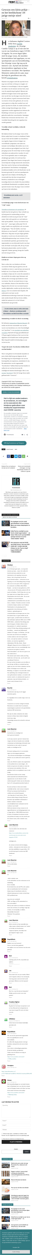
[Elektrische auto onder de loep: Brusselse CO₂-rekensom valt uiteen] (6, 1165)
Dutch (19, 1)
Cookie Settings (16, 1251)
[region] (16, 1242)
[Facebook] (8, 456)
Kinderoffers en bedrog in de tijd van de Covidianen (9, 467)
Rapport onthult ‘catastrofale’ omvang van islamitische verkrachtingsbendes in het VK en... (20, 1173)
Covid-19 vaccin (9, 449)
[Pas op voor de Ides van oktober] (6, 1189)
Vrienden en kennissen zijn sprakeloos (13, 209)
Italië (16, 449)
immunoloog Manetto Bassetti (18, 323)
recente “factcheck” (7, 373)
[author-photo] (16, 485)
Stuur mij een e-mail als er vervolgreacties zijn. (13, 1138)
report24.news (12, 78)
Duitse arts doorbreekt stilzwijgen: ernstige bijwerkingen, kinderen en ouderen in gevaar (23, 469)
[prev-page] (3, 556)
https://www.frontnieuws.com (16, 489)
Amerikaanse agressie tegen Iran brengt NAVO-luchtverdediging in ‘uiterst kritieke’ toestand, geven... (20, 1197)
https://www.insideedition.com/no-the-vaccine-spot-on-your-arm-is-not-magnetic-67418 (19, 835)
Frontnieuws (16, 487)
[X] (12, 456)
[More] (27, 456)
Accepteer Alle (16, 1247)
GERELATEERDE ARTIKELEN (10, 515)
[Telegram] (16, 456)
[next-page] (5, 556)
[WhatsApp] (23, 456)
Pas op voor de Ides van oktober (20, 1187)
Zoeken (16, 1149)
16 (29, 18)
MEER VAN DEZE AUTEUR (10, 517)
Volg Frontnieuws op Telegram (15, 443)
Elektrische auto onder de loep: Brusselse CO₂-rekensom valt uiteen (19, 1165)
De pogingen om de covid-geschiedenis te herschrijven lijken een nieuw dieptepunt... (20, 1210)
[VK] (19, 456)
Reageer (8, 683)
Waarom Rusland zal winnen (18, 1179)
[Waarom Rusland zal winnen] (6, 1182)
